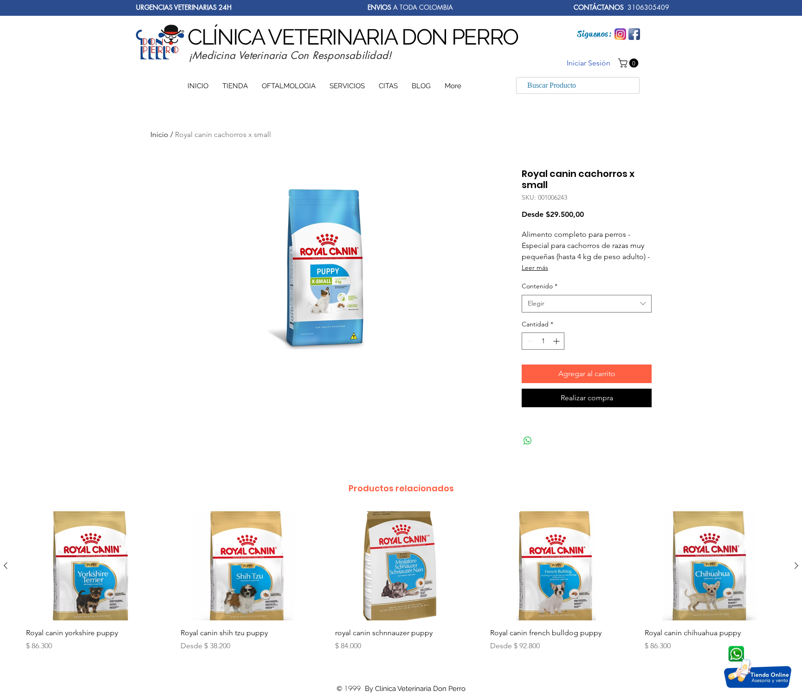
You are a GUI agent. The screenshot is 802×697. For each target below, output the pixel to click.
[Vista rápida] (91, 565)
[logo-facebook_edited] (634, 34)
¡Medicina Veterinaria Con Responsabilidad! (290, 55)
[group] (401, 590)
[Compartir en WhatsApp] (527, 440)
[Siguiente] (796, 565)
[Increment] (557, 341)
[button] (629, 63)
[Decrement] (529, 341)
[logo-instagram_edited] (620, 34)
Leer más (535, 267)
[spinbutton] (543, 341)
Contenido (539, 286)
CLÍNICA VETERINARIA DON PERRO (353, 37)
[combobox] (587, 304)
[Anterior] (5, 565)
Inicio (159, 134)
